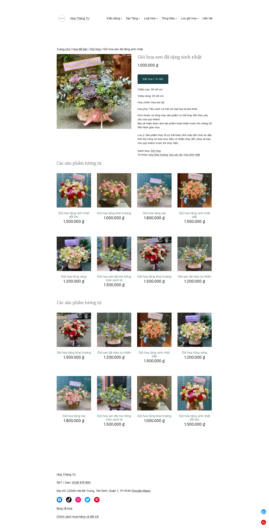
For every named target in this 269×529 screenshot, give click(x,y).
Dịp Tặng (132, 18)
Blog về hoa (64, 508)
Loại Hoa (150, 18)
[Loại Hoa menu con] (157, 18)
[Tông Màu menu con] (176, 18)
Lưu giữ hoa (188, 18)
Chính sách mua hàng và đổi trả (78, 516)
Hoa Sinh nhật (192, 154)
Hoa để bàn (80, 49)
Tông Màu (168, 18)
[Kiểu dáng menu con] (121, 18)
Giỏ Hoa (95, 49)
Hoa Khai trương (158, 154)
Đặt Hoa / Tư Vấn (153, 79)
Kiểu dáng (113, 18)
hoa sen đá (175, 154)
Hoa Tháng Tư (79, 18)
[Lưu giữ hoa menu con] (198, 18)
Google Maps (141, 490)
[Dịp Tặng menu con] (139, 18)
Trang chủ (63, 49)
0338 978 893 (81, 482)
